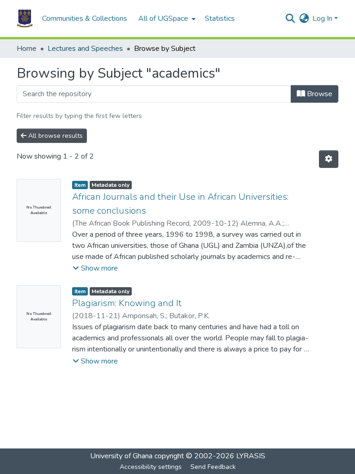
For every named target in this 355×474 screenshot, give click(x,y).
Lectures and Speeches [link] (85, 48)
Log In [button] (323, 18)
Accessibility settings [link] (151, 466)
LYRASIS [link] (250, 456)
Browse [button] (318, 94)
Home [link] (27, 48)
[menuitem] (166, 18)
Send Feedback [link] (213, 466)
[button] (25, 18)
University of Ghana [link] (121, 456)
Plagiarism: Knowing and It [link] (127, 303)
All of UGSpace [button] (163, 18)
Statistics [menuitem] (220, 18)
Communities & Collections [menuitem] (84, 18)
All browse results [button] (54, 135)
